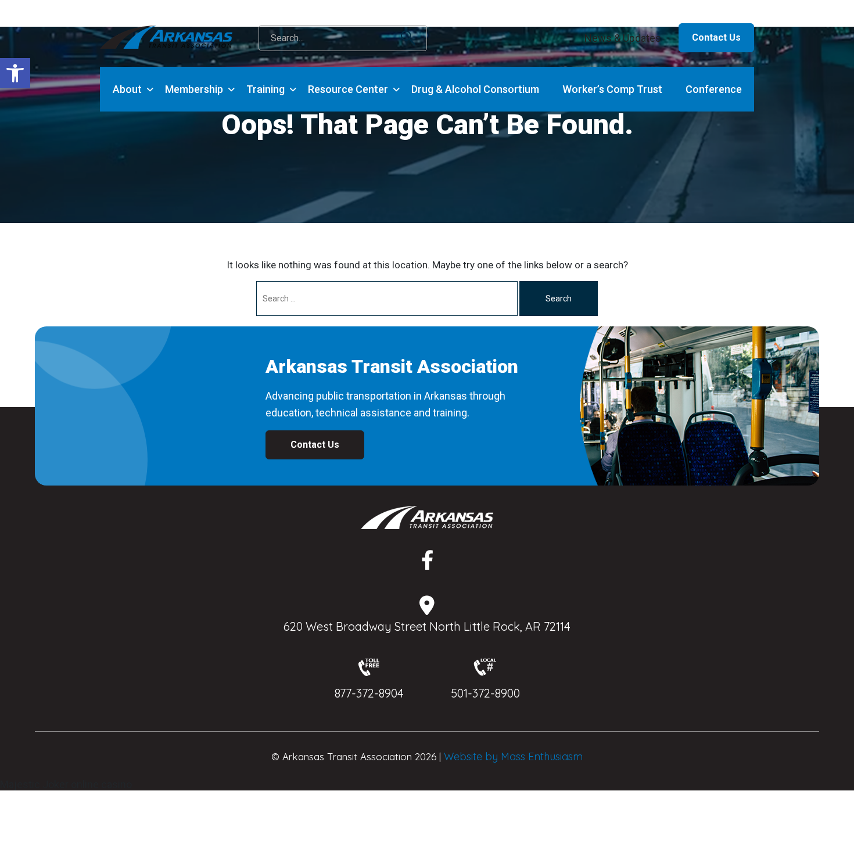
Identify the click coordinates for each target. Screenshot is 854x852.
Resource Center (348, 89)
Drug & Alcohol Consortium (475, 89)
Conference (714, 89)
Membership (194, 89)
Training (265, 89)
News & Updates (622, 38)
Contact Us (716, 37)
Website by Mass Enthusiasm (513, 756)
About (127, 89)
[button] (15, 73)
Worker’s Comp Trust (612, 89)
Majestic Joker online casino (66, 784)
